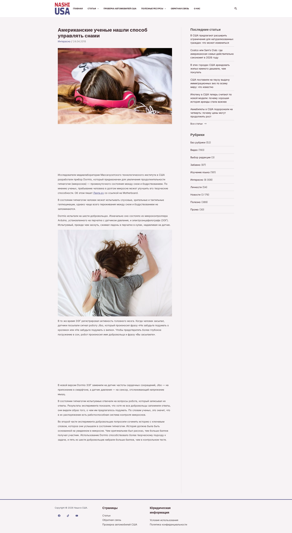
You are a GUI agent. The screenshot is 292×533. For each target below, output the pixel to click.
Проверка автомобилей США (120, 8)
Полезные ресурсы (152, 8)
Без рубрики (197, 142)
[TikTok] (68, 515)
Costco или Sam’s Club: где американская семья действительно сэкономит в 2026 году (212, 54)
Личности (196, 187)
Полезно (195, 202)
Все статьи (196, 123)
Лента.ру (98, 192)
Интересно (64, 41)
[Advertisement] (115, 150)
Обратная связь (180, 8)
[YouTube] (76, 515)
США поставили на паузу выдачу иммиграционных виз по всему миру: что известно (210, 83)
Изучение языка (200, 172)
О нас (197, 8)
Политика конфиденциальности (168, 524)
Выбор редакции (200, 157)
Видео (194, 149)
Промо (194, 209)
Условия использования (164, 520)
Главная (78, 8)
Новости (195, 194)
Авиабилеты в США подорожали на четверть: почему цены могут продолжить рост (211, 113)
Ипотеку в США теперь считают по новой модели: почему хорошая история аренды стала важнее (211, 98)
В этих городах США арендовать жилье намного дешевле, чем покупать (210, 68)
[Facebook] (59, 515)
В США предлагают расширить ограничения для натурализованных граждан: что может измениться (211, 39)
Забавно (195, 164)
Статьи (92, 8)
